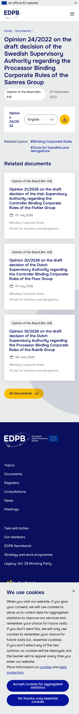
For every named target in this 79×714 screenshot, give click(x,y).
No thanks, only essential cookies (38, 700)
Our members (14, 537)
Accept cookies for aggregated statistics (38, 686)
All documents (20, 393)
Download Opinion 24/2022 (65, 119)
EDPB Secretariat (17, 546)
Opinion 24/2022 (14, 119)
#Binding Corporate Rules (51, 141)
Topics (9, 465)
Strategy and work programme (28, 554)
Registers (11, 483)
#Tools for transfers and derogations (50, 149)
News (8, 500)
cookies (46, 667)
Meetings (11, 509)
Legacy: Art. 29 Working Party (28, 563)
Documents (13, 474)
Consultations (15, 491)
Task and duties (16, 528)
